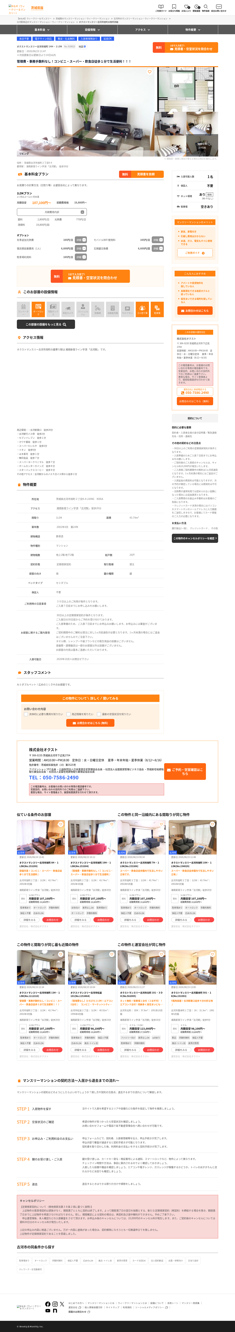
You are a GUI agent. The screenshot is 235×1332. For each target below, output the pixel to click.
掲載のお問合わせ (77, 1311)
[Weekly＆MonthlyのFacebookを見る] (47, 1304)
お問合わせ (52, 919)
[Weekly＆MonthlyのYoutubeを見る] (47, 1310)
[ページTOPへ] (215, 1326)
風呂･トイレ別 (105, 1260)
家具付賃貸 (122, 1260)
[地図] (82, 46)
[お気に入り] (149, 71)
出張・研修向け (175, 1260)
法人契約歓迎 (157, 1260)
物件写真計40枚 (202, 145)
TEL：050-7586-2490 (54, 777)
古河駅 (84, 508)
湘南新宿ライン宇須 (67, 508)
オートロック (41, 1260)
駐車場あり (24, 1260)
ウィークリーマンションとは (132, 1303)
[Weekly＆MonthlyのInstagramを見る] (55, 1304)
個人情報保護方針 (94, 1307)
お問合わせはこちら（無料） (195, 401)
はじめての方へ (76, 1303)
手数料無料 (57, 1260)
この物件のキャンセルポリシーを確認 (193, 538)
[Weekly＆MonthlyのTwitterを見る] (62, 1304)
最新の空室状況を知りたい (116, 714)
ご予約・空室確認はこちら (187, 771)
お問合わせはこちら (197, 310)
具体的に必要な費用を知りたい (46, 714)
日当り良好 (193, 1260)
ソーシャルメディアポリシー (149, 1307)
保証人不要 (73, 1260)
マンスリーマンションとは (101, 1303)
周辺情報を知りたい (82, 714)
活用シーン (172, 1303)
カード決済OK (139, 1260)
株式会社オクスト (186, 338)
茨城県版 (37, 7)
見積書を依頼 (146, 174)
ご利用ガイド (192, 252)
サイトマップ (112, 1307)
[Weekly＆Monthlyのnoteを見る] (55, 1310)
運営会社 (72, 1307)
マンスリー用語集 (191, 1303)
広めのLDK (88, 1260)
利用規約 (127, 1307)
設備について (157, 1303)
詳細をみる (30, 919)
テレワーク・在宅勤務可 (30, 1269)
